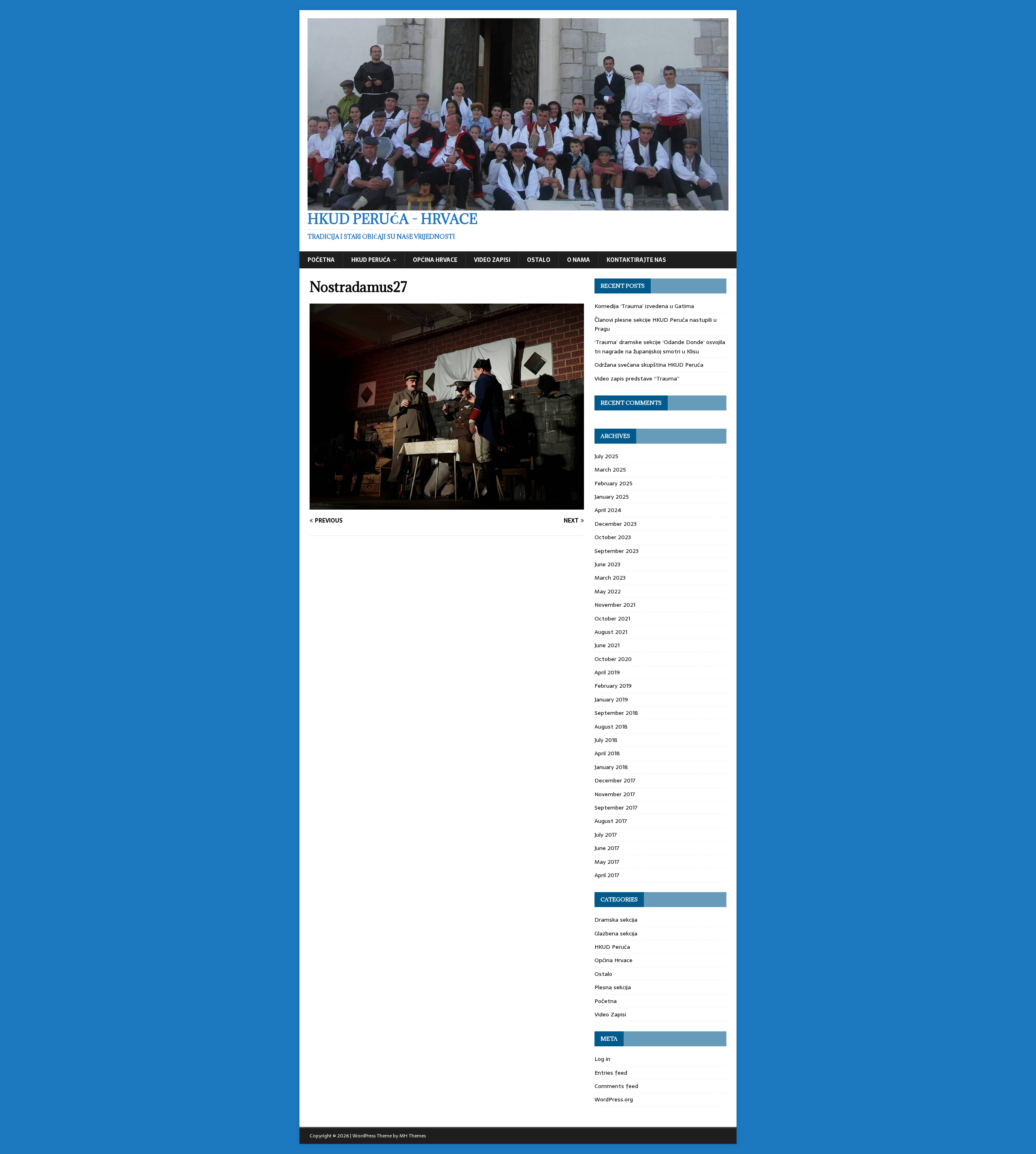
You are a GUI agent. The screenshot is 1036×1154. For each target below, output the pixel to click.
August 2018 (611, 726)
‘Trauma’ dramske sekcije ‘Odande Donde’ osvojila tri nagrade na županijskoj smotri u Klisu (659, 346)
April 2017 (606, 875)
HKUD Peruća (371, 259)
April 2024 (607, 510)
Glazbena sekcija (615, 933)
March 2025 (610, 469)
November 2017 (614, 794)
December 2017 (614, 780)
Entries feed (610, 1072)
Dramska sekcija (615, 919)
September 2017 (615, 807)
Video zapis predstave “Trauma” (636, 378)
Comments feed (616, 1086)
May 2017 (606, 861)
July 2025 (606, 456)
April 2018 (607, 753)
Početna (321, 259)
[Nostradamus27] (447, 504)
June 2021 (607, 645)
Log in (602, 1058)
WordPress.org (613, 1099)
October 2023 (612, 537)
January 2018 (611, 767)
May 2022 (607, 591)
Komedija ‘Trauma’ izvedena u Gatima (644, 306)
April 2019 (607, 672)
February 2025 (613, 483)
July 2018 (606, 739)
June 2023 (607, 564)
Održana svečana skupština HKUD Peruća (648, 364)
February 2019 (613, 685)
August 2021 (610, 631)
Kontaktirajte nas (636, 259)
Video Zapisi (492, 259)
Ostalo (538, 259)
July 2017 (605, 834)
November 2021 (614, 604)
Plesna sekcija (612, 987)
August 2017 (610, 820)
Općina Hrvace (435, 259)
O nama (578, 259)
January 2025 (611, 496)
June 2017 (606, 848)
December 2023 (615, 523)
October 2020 (613, 659)
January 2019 (611, 699)
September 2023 (616, 550)
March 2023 (610, 577)
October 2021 (612, 618)
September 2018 (616, 712)
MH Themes (412, 1136)
